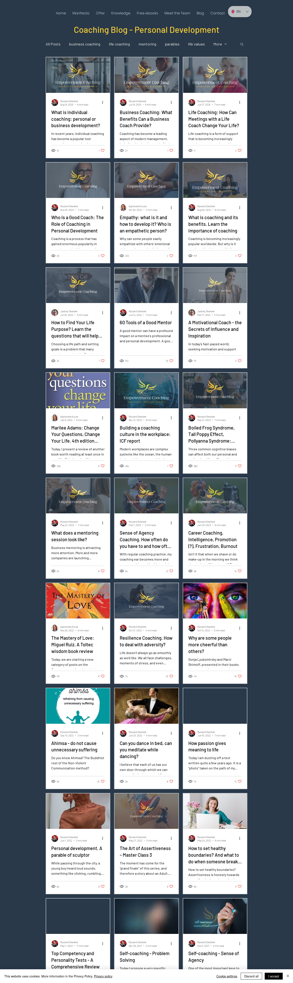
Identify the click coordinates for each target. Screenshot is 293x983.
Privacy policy (103, 976)
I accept (273, 976)
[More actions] (104, 102)
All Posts (53, 44)
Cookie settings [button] (226, 976)
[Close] (287, 976)
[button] (100, 13)
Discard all (251, 976)
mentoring (147, 44)
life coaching (119, 44)
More (217, 44)
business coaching (84, 44)
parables (172, 44)
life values (196, 44)
